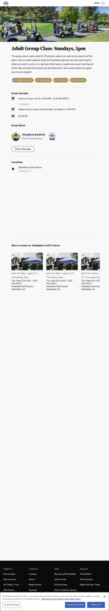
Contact (33, 574)
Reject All (96, 604)
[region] (54, 601)
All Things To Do (11, 584)
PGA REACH (85, 574)
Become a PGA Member (65, 574)
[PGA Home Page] (6, 3)
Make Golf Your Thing (90, 584)
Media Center (35, 584)
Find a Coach (9, 574)
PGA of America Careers (65, 590)
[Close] (104, 597)
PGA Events (8, 590)
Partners (33, 590)
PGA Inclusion (86, 579)
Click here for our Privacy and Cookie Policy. (61, 599)
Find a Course (9, 579)
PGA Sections (60, 584)
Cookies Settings (11, 604)
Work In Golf (60, 579)
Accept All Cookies (75, 604)
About (32, 579)
